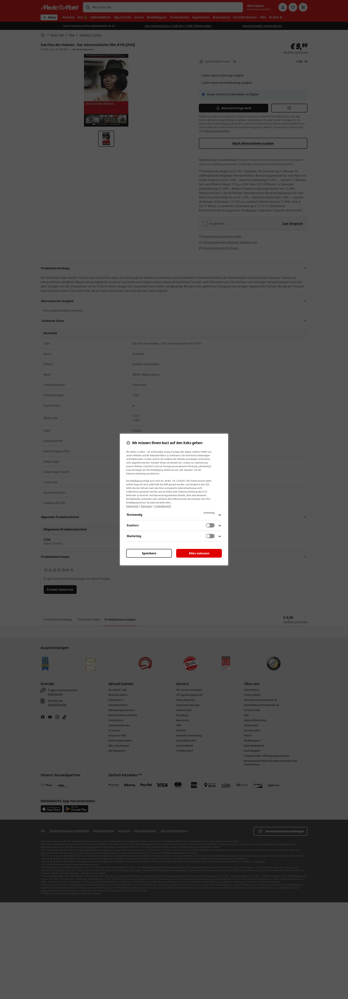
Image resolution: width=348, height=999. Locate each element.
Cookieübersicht (162, 506)
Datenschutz (132, 506)
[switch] (210, 525)
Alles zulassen (199, 553)
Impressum (146, 506)
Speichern (149, 553)
